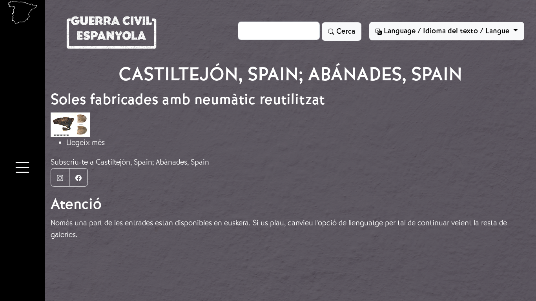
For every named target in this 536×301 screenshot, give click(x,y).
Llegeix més (85, 142)
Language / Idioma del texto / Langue (446, 31)
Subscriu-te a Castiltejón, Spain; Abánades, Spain (130, 162)
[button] (22, 168)
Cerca (344, 31)
